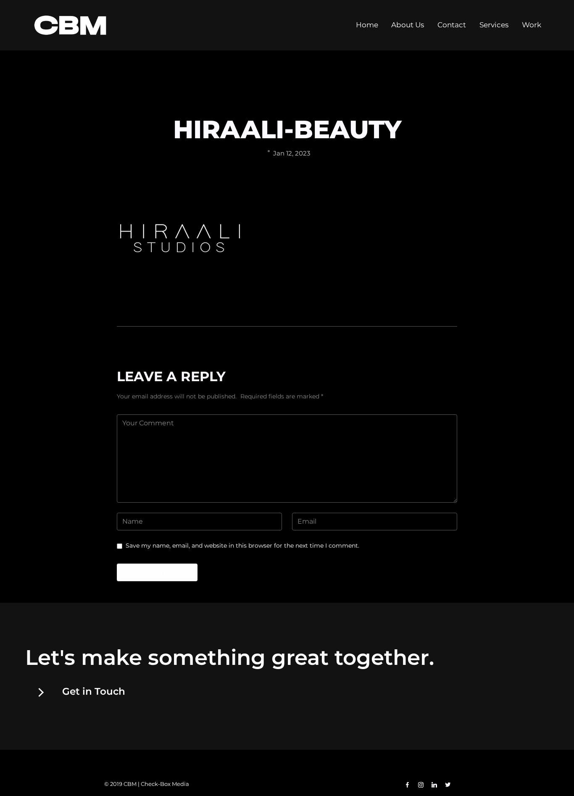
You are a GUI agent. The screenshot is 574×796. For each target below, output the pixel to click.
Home (367, 25)
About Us (407, 25)
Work (531, 25)
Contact (451, 25)
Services (493, 25)
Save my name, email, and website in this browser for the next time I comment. (242, 545)
